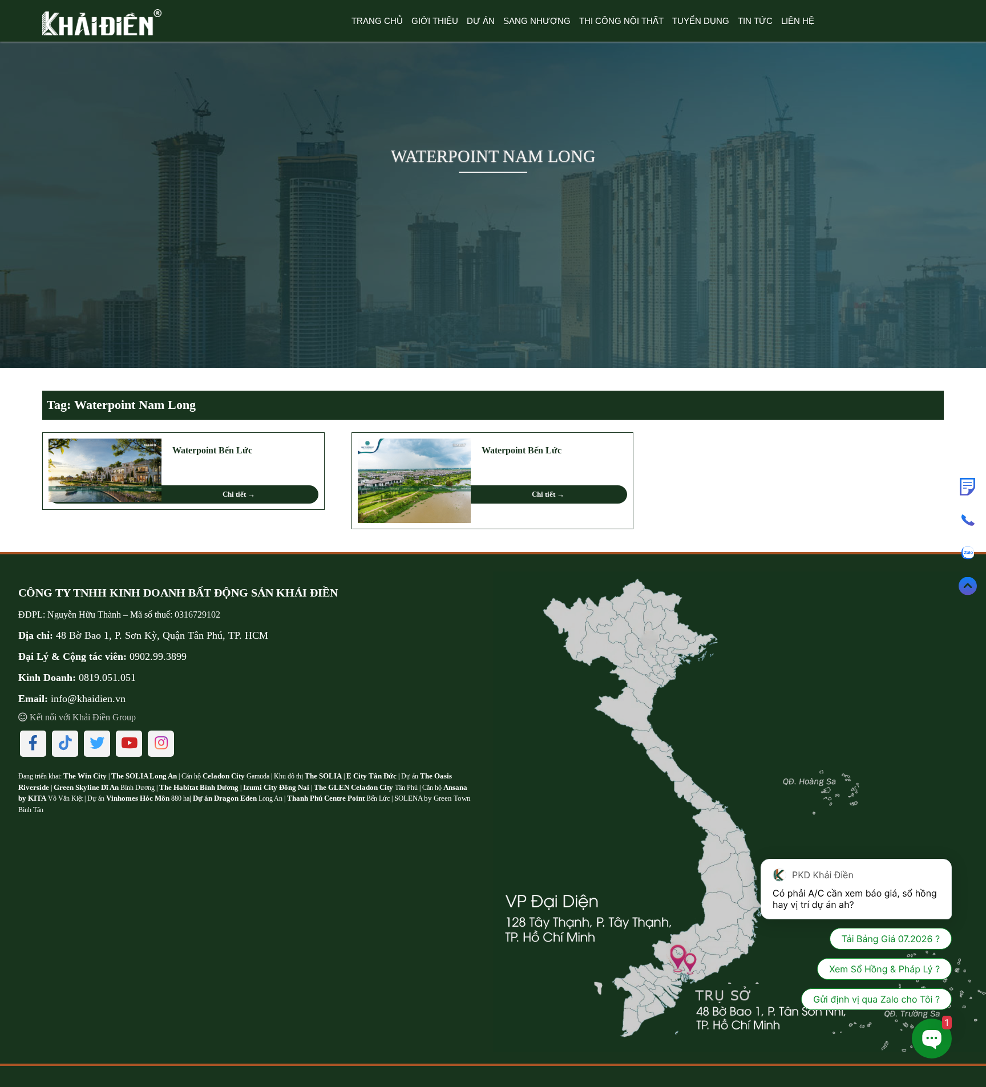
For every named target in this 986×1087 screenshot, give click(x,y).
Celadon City (224, 776)
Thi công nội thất (621, 21)
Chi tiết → (239, 494)
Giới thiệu (434, 21)
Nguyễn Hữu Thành (84, 614)
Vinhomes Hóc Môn (137, 798)
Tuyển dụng (700, 21)
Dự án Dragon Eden (225, 798)
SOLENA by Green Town (432, 798)
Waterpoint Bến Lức (212, 450)
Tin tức (755, 21)
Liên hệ (797, 21)
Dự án (481, 21)
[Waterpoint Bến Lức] (105, 469)
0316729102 (197, 614)
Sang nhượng (537, 21)
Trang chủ (377, 21)
